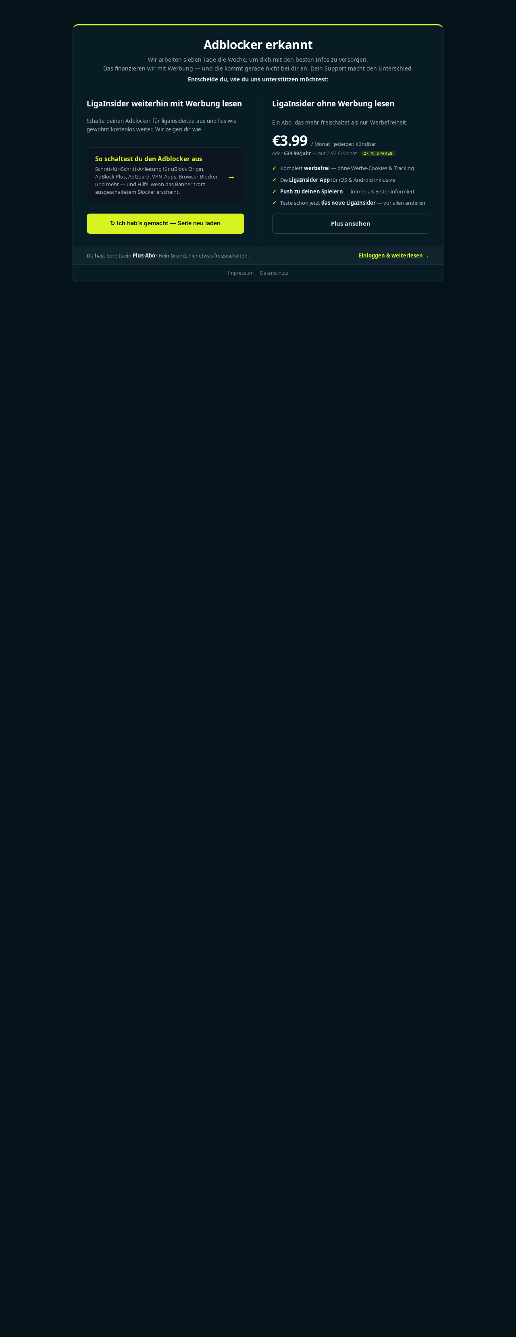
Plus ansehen (350, 223)
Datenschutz (274, 273)
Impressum (241, 273)
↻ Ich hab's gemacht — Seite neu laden (165, 223)
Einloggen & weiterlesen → (394, 255)
